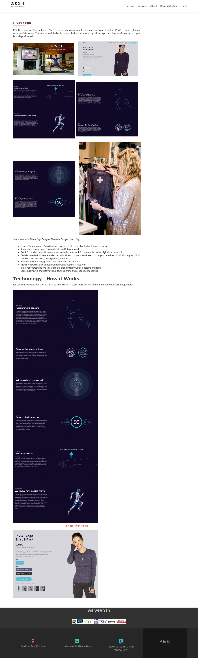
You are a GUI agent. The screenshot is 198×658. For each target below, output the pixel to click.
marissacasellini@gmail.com (77, 645)
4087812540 (121, 646)
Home (184, 5)
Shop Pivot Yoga (77, 525)
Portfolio (130, 5)
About (153, 5)
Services (142, 5)
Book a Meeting (168, 5)
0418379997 (121, 649)
